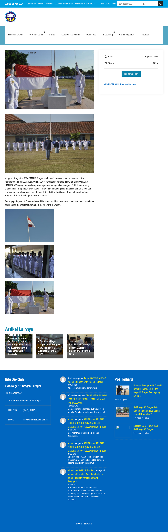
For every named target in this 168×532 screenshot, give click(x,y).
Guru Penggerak (126, 34)
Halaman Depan (15, 34)
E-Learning (108, 34)
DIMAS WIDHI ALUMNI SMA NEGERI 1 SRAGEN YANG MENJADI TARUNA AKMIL (87, 399)
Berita (52, 34)
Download (91, 34)
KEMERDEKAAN (111, 84)
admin (71, 419)
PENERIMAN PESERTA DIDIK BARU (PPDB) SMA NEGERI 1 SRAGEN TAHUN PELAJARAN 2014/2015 (87, 423)
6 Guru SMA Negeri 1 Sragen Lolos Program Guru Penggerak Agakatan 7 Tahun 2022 (49, 347)
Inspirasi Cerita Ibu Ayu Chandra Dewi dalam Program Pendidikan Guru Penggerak (85, 478)
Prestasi (145, 34)
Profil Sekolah (36, 34)
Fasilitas (32, 52)
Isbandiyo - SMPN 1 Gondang (81, 470)
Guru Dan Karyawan (71, 34)
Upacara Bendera (128, 84)
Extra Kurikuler (15, 52)
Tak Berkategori (131, 74)
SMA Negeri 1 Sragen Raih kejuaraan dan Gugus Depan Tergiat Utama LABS (147, 411)
